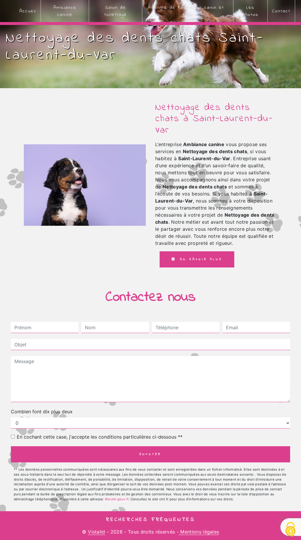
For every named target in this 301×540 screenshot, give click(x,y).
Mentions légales (199, 532)
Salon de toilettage (115, 11)
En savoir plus (200, 259)
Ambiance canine (64, 11)
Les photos (250, 11)
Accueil (27, 11)
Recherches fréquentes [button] (150, 520)
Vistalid (96, 532)
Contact (281, 11)
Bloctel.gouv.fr (116, 499)
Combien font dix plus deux (42, 411)
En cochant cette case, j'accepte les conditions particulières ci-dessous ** (100, 437)
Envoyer (151, 454)
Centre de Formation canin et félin (188, 11)
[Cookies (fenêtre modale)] (290, 530)
